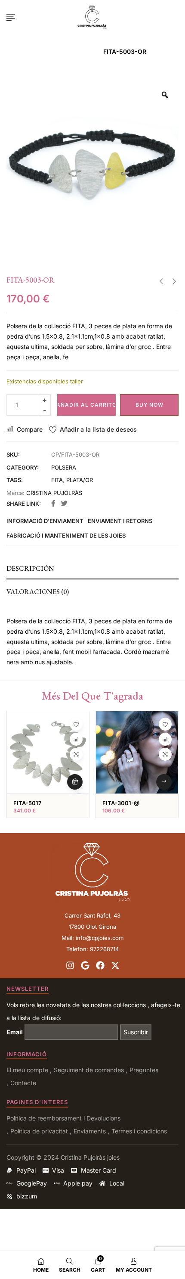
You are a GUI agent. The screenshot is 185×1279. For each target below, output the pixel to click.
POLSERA (79, 51)
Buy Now (149, 404)
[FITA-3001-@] (137, 752)
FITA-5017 (27, 803)
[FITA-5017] (48, 752)
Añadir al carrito (86, 404)
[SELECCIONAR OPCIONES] (164, 782)
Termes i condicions (139, 1131)
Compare (30, 429)
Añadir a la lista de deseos (98, 429)
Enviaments (90, 1131)
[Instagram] (70, 965)
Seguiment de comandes (89, 1070)
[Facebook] (100, 965)
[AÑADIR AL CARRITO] (75, 782)
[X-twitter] (115, 965)
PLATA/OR (79, 479)
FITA (57, 479)
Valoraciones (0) (37, 591)
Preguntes (144, 1070)
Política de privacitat (39, 1131)
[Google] (85, 965)
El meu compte (27, 1070)
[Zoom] (165, 95)
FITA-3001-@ (120, 803)
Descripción (30, 568)
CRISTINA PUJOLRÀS (54, 492)
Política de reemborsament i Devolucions (63, 1118)
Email (14, 1032)
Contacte (23, 1082)
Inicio (47, 51)
